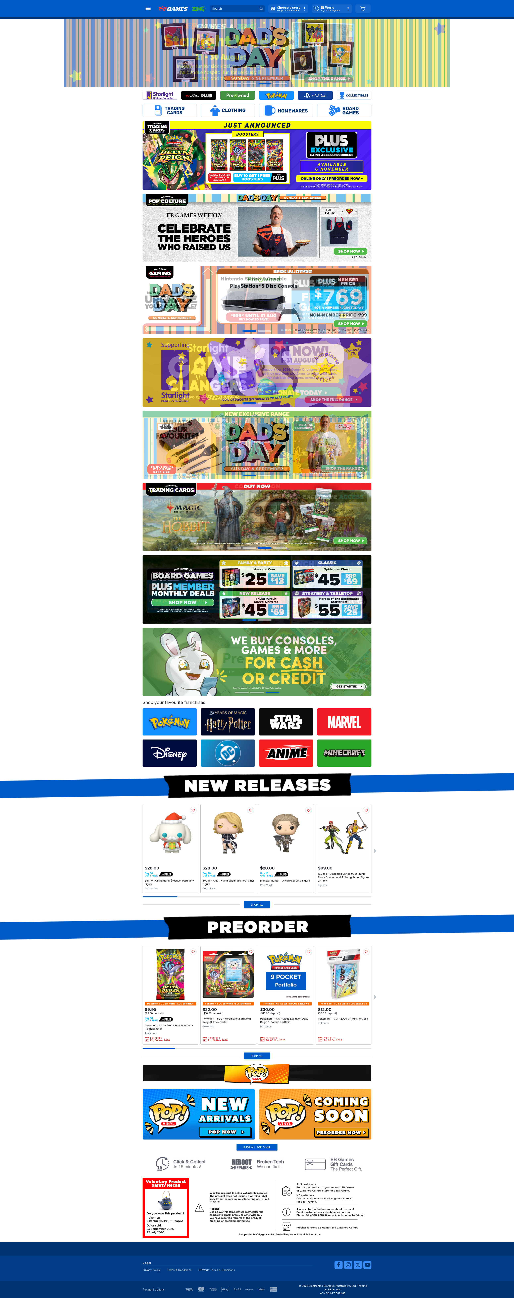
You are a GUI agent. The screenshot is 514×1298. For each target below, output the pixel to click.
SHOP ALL (257, 904)
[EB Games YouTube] (367, 1265)
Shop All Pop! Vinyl (257, 1147)
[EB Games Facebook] (339, 1265)
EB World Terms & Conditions (216, 1269)
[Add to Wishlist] (193, 810)
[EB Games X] (358, 1265)
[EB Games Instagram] (348, 1265)
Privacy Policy (151, 1269)
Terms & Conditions (179, 1269)
